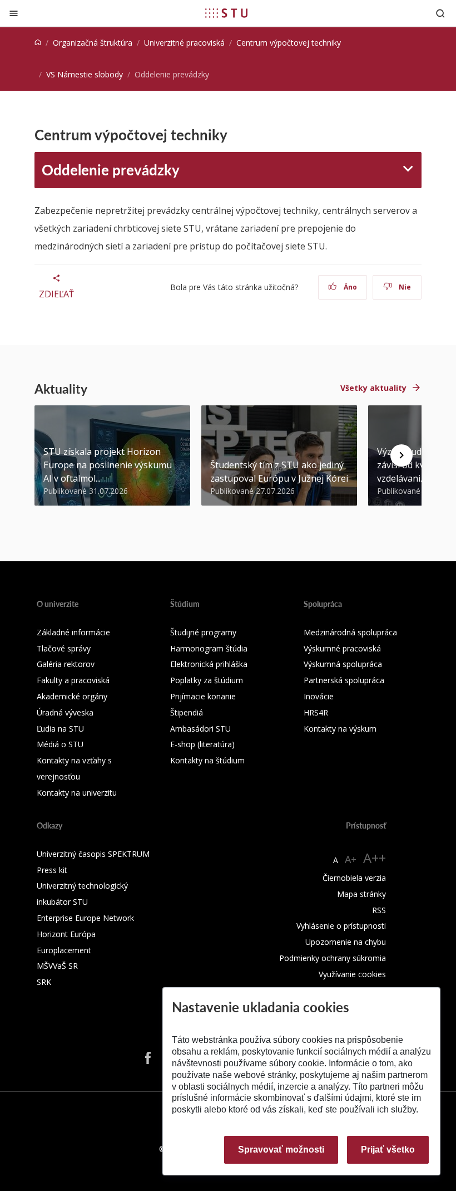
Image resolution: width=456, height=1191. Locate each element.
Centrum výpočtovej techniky (288, 42)
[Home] (37, 42)
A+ (350, 859)
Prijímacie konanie (203, 696)
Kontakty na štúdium (207, 760)
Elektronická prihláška (208, 664)
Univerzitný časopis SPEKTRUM (93, 854)
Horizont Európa (66, 934)
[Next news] (401, 455)
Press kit (52, 870)
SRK (44, 982)
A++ (374, 858)
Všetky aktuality (373, 388)
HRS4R (316, 712)
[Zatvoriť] (13, 13)
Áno (349, 287)
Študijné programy (203, 632)
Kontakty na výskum (340, 728)
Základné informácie (73, 632)
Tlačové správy (64, 648)
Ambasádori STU (200, 728)
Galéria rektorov (66, 664)
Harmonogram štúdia (208, 648)
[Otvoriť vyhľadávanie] (440, 13)
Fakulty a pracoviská (73, 680)
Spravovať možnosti (281, 1149)
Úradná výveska (65, 712)
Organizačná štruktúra (92, 42)
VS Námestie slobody (84, 74)
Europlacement (64, 950)
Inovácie (319, 696)
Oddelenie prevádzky (111, 169)
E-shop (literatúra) (202, 744)
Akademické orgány (72, 696)
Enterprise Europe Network (85, 918)
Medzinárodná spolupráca (350, 632)
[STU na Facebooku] (148, 1057)
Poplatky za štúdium (206, 680)
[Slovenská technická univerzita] (226, 12)
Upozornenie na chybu (345, 942)
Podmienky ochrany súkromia (332, 958)
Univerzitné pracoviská (184, 42)
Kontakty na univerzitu (77, 792)
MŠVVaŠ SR (57, 965)
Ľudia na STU (60, 728)
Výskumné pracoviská (342, 648)
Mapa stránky (361, 894)
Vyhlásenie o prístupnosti (341, 925)
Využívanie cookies (352, 974)
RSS (379, 910)
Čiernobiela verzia (354, 878)
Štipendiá (186, 712)
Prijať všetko (388, 1149)
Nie (404, 287)
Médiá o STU (60, 744)
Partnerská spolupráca (344, 680)
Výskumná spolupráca (343, 664)
